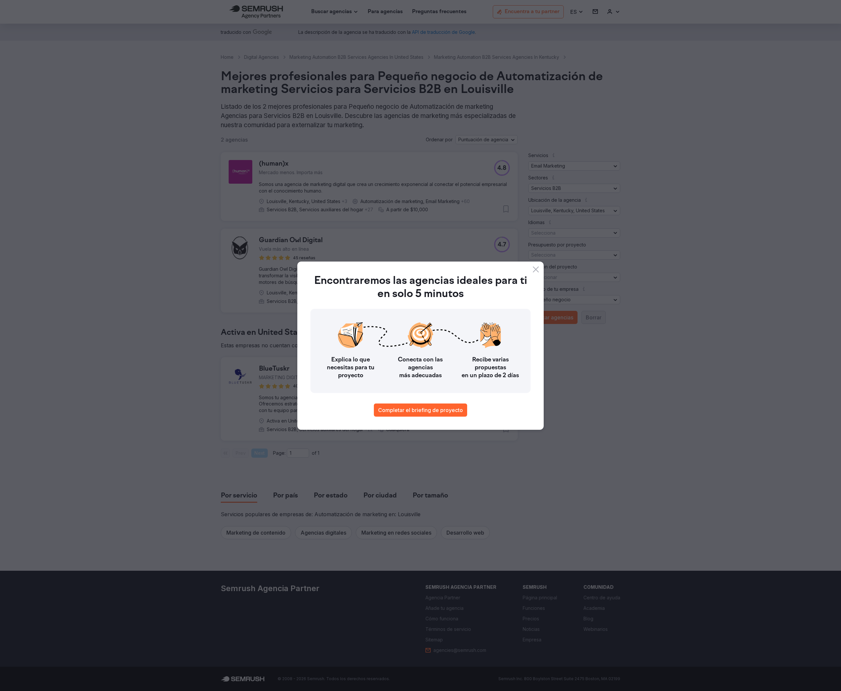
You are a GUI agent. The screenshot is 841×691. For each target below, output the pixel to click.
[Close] (536, 269)
